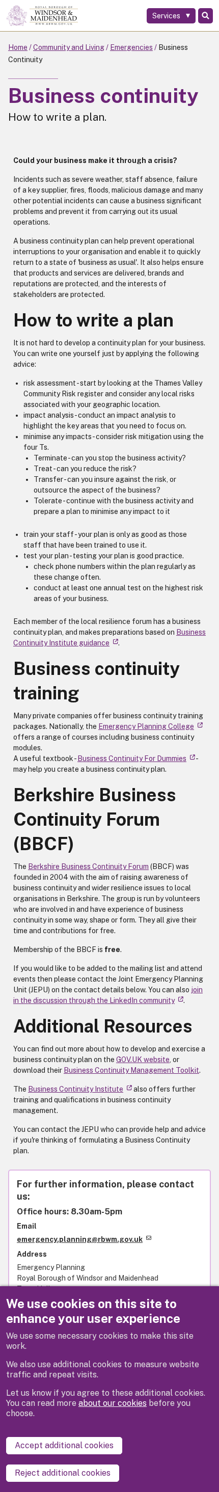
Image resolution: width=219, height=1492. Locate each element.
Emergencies (131, 47)
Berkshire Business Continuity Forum (88, 866)
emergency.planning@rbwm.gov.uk (80, 1239)
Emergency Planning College (146, 726)
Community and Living (68, 47)
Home (18, 47)
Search (205, 15)
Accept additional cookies (64, 1445)
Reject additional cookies (63, 1473)
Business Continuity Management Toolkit (131, 1070)
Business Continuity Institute (75, 1089)
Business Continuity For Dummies (131, 758)
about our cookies (112, 1403)
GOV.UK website (143, 1059)
